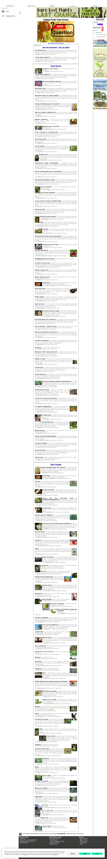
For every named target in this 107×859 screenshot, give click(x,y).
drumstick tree (45, 565)
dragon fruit (38, 668)
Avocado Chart (39, 367)
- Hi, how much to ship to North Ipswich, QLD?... (59, 128)
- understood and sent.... (54, 826)
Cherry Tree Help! (40, 146)
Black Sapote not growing (49, 691)
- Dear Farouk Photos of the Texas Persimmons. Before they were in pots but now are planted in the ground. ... (56, 328)
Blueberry (37, 706)
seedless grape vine (40, 374)
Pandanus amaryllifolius (41, 617)
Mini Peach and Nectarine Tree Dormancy (46, 332)
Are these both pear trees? (43, 263)
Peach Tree (38, 347)
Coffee (41, 729)
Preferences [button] (55, 854)
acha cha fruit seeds (40, 646)
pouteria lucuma (46, 508)
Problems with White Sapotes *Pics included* (47, 104)
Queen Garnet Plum (40, 450)
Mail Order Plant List (55, 838)
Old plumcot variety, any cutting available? (47, 95)
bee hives (45, 805)
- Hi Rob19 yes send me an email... (47, 745)
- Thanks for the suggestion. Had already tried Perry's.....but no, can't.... (59, 777)
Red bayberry (38, 593)
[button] (20, 12)
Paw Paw (37, 481)
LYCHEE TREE (39, 631)
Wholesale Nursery (54, 842)
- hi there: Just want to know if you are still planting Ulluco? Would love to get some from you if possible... (59, 83)
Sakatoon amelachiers (41, 119)
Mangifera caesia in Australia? (50, 126)
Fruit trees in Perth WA (41, 781)
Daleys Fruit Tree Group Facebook (28, 840)
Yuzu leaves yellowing (41, 443)
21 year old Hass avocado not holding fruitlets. (48, 201)
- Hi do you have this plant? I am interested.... (59, 70)
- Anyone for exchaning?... (56, 612)
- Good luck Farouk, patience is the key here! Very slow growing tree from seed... (52, 647)
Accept (96, 853)
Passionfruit (38, 661)
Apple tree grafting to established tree (46, 112)
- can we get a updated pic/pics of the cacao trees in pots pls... (59, 188)
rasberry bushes (46, 826)
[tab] (11, 6)
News (81, 844)
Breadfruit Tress (43, 154)
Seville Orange (46, 282)
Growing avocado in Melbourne (44, 515)
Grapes (42, 222)
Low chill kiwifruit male (47, 422)
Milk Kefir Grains (47, 637)
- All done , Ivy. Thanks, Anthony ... (47, 669)
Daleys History (83, 841)
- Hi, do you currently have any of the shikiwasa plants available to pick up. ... (56, 278)
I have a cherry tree (47, 810)
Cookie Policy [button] (25, 854)
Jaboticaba (38, 744)
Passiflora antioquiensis (41, 250)
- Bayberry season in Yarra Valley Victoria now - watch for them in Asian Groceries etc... (53, 595)
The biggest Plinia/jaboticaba (43, 406)
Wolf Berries (45, 758)
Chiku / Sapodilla (47, 599)
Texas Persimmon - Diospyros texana (46, 326)
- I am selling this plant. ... (46, 658)
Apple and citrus (39, 304)
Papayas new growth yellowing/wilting (45, 436)
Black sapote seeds (40, 288)
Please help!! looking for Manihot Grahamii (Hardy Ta (57, 381)
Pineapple (45, 229)
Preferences (72, 853)
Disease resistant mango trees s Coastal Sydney (48, 171)
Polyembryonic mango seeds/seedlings (46, 163)
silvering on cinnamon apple (50, 244)
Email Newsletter (24, 842)
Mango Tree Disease (48, 557)
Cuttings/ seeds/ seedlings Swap (44, 576)
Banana (37, 713)
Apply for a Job (84, 840)
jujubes (37, 548)
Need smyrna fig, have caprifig (50, 311)
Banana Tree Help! (40, 209)
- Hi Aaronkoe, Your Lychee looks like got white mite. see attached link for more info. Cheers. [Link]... (52, 633)
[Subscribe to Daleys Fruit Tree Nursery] (100, 28)
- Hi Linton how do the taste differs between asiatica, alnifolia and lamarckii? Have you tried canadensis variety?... (52, 121)
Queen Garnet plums (40, 139)
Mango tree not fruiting (41, 788)
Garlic (44, 673)
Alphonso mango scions (42, 270)
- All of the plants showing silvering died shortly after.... (59, 246)
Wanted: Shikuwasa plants (42, 277)
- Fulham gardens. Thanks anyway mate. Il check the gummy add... (59, 806)
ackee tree (44, 571)
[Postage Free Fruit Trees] (100, 43)
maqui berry (38, 540)
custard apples (46, 775)
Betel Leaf (37, 657)
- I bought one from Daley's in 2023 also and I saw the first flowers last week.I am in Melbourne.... (59, 284)
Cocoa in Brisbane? (46, 186)
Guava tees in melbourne (57, 603)
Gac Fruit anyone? (40, 531)
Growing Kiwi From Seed (42, 389)
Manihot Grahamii (40, 430)
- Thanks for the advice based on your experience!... (63, 605)
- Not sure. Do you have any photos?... (48, 348)
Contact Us (22, 838)
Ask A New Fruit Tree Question (56, 43)
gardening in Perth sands (42, 748)
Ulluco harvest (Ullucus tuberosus (51, 81)
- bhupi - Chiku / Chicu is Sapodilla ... (56, 600)
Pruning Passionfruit (48, 489)
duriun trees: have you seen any (44, 651)
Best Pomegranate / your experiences (45, 319)
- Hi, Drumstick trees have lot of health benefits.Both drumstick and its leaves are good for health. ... (59, 567)
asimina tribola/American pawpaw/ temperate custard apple (51, 681)
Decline (84, 853)
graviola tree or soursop (49, 699)
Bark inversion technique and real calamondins (48, 236)
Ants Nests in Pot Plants (42, 719)
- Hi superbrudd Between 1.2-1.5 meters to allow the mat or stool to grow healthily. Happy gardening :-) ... (53, 715)
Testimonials (83, 842)
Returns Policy (53, 844)
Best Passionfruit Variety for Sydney (45, 179)
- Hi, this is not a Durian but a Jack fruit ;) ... (52, 653)
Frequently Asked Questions (27, 841)
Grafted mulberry (39, 296)
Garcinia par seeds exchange (48, 216)
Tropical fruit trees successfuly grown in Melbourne (56, 523)
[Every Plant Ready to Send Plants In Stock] (100, 63)
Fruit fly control (51, 736)
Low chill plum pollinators (48, 192)
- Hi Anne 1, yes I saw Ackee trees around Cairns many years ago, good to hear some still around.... (53, 572)
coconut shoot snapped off (42, 57)
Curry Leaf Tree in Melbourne (50, 624)
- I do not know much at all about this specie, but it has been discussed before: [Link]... (56, 432)
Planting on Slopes (40, 358)
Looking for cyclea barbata (50, 68)
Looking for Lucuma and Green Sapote (46, 398)
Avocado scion (39, 457)
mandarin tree (44, 817)
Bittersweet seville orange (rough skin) (46, 351)
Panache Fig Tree (47, 585)
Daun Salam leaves (46, 415)
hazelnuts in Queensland (42, 340)
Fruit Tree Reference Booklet (57, 841)
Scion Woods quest (40, 50)
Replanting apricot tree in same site (44, 258)
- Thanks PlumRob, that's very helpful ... (55, 259)
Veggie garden (39, 796)
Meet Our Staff (83, 838)
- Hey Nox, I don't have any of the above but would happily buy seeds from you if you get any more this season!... (58, 218)
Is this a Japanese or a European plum (46, 132)
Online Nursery (53, 840)
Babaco (37, 767)
